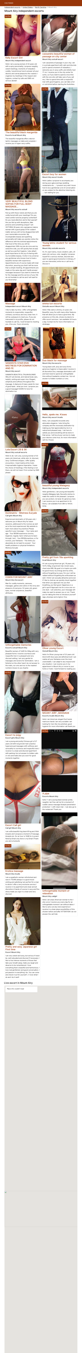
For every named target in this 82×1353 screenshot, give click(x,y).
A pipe (45, 793)
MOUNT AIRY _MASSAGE (55, 713)
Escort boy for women (54, 174)
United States (28, 7)
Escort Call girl (13, 825)
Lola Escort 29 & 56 (16, 449)
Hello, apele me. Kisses (54, 414)
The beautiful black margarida (21, 132)
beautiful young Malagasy (56, 485)
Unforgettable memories (18, 645)
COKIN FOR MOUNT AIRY (18, 577)
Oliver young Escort (53, 648)
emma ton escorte (52, 303)
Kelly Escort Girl (14, 57)
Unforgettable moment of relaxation (55, 892)
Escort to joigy (13, 735)
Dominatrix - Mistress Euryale (21, 513)
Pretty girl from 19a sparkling (57, 557)
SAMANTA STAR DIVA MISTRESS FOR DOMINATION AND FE (21, 366)
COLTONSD (8, 3)
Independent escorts (12, 7)
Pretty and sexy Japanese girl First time (21, 948)
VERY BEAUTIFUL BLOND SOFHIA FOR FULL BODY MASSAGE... (19, 204)
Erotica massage (14, 871)
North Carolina (40, 7)
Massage (10, 303)
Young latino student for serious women (59, 244)
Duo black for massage (54, 360)
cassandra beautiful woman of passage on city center (58, 55)
